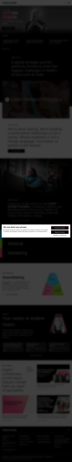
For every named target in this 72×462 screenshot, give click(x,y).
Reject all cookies (60, 232)
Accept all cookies (60, 228)
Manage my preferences (59, 235)
